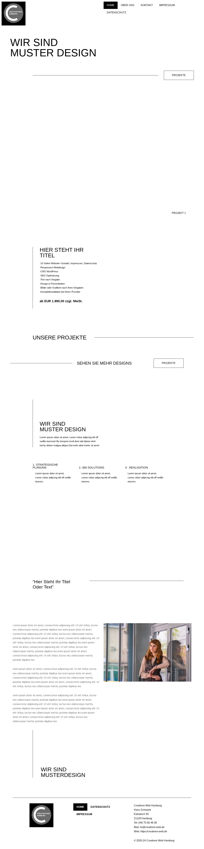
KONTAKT (147, 5)
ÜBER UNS (127, 5)
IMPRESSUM (167, 5)
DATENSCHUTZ (116, 12)
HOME (110, 5)
